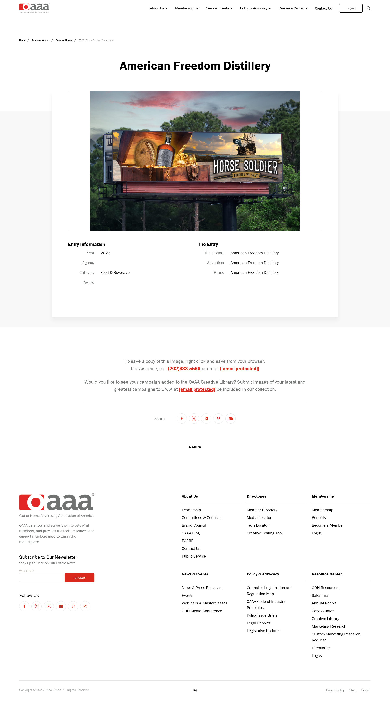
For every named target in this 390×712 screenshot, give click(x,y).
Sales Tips (320, 595)
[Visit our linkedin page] (61, 606)
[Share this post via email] (230, 418)
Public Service (194, 556)
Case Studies (323, 610)
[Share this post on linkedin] (206, 418)
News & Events (217, 8)
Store (352, 690)
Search (366, 690)
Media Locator (259, 517)
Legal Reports (258, 622)
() (239, 368)
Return (195, 446)
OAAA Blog (191, 532)
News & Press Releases (201, 587)
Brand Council (194, 525)
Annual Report (324, 602)
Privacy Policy (335, 690)
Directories (256, 496)
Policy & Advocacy (253, 8)
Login (350, 8)
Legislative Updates (263, 630)
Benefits (319, 517)
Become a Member (328, 525)
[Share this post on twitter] (194, 418)
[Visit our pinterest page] (73, 606)
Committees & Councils (201, 517)
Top (195, 690)
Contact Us (323, 8)
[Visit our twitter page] (36, 606)
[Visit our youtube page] (49, 606)
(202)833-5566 (184, 368)
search (369, 8)
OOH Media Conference (202, 610)
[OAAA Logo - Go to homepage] (34, 8)
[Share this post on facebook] (182, 418)
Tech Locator (258, 525)
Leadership (191, 509)
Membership (185, 8)
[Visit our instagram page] (85, 606)
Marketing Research (329, 626)
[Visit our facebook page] (24, 606)
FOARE (187, 540)
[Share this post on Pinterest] (218, 418)
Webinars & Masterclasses (204, 602)
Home (22, 40)
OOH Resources (325, 587)
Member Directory (262, 509)
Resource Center (291, 8)
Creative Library (64, 40)
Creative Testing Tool (265, 532)
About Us (157, 8)
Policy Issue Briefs (262, 615)
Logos (317, 655)
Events (187, 595)
